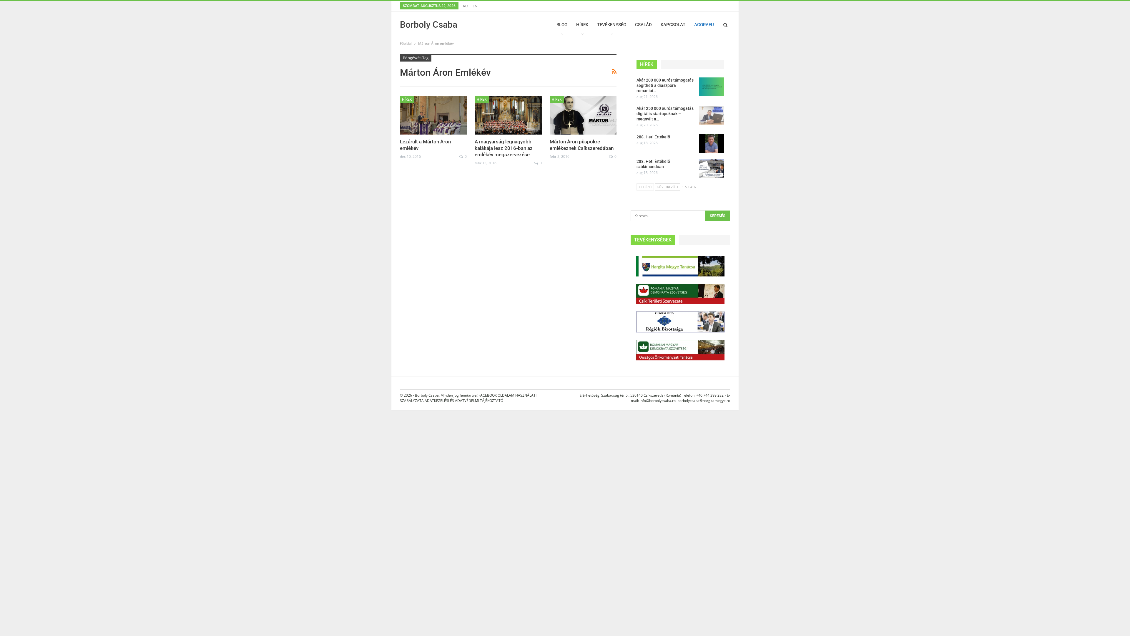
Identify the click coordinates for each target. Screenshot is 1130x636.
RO (465, 6)
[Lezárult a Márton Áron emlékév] (433, 115)
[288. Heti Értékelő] (711, 143)
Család (643, 24)
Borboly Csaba (428, 24)
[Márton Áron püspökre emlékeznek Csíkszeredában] (583, 115)
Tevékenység (611, 24)
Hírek (582, 24)
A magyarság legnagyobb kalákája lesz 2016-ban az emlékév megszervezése (504, 148)
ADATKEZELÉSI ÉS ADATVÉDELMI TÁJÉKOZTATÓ (464, 400)
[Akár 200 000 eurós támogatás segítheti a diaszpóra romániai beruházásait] (711, 86)
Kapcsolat (673, 24)
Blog (561, 24)
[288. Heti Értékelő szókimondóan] (711, 168)
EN (475, 6)
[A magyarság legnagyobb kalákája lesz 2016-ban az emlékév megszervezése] (508, 115)
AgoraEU (704, 24)
